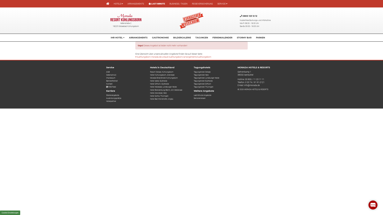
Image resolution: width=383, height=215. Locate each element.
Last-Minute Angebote (202, 95)
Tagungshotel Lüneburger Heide (206, 78)
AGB (108, 72)
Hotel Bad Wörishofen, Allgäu (161, 99)
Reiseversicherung (202, 4)
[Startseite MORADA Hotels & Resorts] (107, 3)
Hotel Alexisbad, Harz (158, 93)
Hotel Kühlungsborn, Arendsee (162, 75)
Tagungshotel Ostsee (202, 72)
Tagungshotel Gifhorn (202, 84)
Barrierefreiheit (112, 81)
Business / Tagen (178, 4)
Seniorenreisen (200, 98)
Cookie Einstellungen (10, 213)
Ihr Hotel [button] (117, 37)
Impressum (110, 78)
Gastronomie (160, 37)
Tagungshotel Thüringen (203, 87)
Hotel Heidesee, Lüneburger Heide (163, 87)
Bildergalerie (182, 37)
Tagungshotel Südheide (203, 81)
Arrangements (135, 4)
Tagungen (201, 37)
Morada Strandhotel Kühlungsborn (164, 78)
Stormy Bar (244, 37)
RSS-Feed (112, 87)
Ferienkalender (222, 37)
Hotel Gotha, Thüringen (159, 96)
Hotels (118, 4)
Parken (260, 37)
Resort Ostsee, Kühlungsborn (161, 72)
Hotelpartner (111, 101)
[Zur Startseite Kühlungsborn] (125, 17)
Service (221, 4)
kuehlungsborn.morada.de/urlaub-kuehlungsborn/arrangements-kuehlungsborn (173, 57)
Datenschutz (111, 75)
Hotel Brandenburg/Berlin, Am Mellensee (166, 90)
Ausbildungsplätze (113, 98)
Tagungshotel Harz (201, 75)
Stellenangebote (112, 95)
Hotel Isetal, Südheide (158, 81)
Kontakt (109, 84)
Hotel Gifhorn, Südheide (159, 84)
